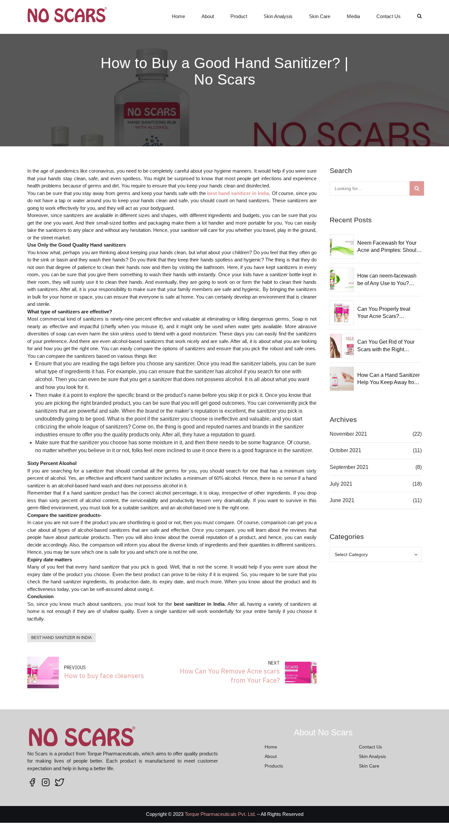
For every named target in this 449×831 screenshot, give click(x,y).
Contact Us (388, 16)
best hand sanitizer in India (61, 637)
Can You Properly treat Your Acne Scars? (383, 312)
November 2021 (348, 434)
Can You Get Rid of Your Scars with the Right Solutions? (385, 346)
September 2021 (349, 467)
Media (353, 16)
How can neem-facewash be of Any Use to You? (386, 279)
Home (178, 16)
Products (274, 766)
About (207, 16)
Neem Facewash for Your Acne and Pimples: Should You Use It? (388, 247)
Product (238, 16)
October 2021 (345, 450)
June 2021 (342, 500)
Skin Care (319, 16)
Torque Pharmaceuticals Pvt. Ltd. (220, 814)
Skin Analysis (278, 16)
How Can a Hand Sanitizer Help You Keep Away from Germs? (388, 379)
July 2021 (341, 484)
